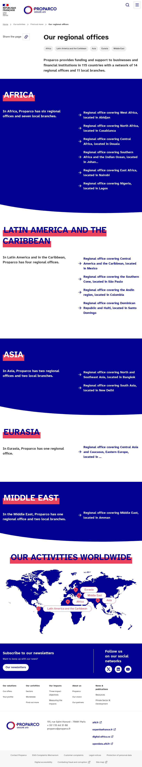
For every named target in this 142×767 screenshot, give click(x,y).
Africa (48, 48)
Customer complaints (73, 755)
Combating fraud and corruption (72, 762)
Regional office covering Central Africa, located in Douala (107, 142)
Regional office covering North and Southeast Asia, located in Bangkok (109, 375)
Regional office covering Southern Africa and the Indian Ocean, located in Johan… (110, 157)
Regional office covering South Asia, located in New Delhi (110, 388)
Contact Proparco (19, 755)
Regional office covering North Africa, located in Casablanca (111, 128)
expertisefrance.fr (102, 729)
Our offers (7, 691)
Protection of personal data (119, 755)
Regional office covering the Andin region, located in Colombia (108, 292)
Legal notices (95, 755)
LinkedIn (118, 669)
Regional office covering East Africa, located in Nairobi (110, 173)
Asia (94, 48)
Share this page (26, 36)
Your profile (8, 697)
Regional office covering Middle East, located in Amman (111, 515)
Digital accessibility (43, 762)
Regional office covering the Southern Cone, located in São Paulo (111, 279)
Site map (100, 762)
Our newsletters (16, 667)
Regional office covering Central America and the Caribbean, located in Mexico (109, 263)
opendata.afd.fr (101, 744)
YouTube (128, 669)
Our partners (78, 702)
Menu (137, 4)
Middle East (119, 48)
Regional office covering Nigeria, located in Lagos (107, 186)
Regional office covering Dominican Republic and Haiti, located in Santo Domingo (109, 308)
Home (5, 24)
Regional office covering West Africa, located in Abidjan (110, 115)
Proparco (76, 691)
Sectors (29, 691)
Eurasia (104, 48)
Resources (100, 695)
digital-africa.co (101, 737)
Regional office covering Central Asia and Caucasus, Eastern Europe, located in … (110, 452)
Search (127, 4)
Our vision (77, 697)
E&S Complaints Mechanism (45, 755)
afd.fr (95, 722)
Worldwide (31, 697)
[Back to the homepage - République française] (40, 10)
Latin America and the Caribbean (71, 48)
